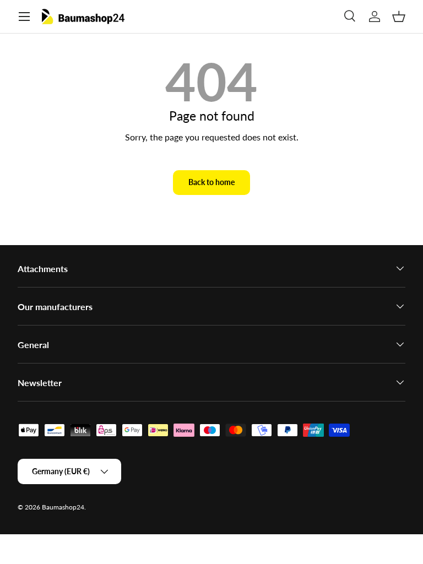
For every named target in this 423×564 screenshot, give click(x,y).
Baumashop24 (63, 507)
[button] (399, 16)
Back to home (211, 182)
